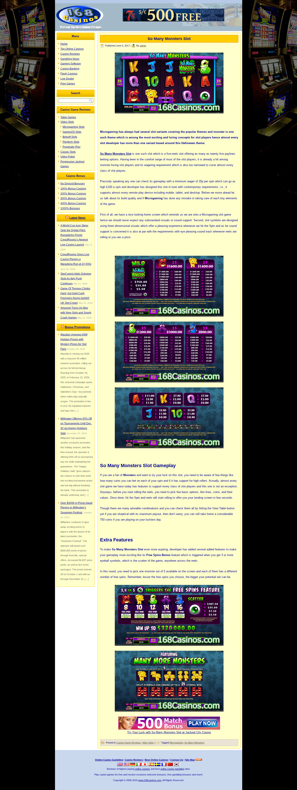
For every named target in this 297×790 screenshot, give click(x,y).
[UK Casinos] (120, 765)
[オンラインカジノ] (145, 765)
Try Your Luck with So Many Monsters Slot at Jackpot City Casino (169, 732)
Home (64, 43)
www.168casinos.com (149, 780)
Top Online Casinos (72, 48)
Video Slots (67, 121)
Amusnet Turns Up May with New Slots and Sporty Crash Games (75, 312)
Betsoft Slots (70, 136)
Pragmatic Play (71, 146)
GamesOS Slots (72, 131)
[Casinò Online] (139, 765)
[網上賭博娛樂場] (170, 765)
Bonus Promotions (77, 327)
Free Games (67, 83)
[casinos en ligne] (164, 765)
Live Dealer (67, 78)
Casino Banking (69, 68)
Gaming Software (70, 63)
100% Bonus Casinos (73, 188)
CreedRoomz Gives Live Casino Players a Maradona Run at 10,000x (75, 259)
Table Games (68, 117)
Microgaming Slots (74, 126)
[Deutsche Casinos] (133, 765)
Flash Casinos (68, 73)
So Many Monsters (194, 742)
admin (143, 45)
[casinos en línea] (151, 765)
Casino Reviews (70, 53)
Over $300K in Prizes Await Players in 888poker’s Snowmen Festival (76, 507)
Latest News (77, 217)
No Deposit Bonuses (72, 183)
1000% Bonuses (70, 208)
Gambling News (69, 58)
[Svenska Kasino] (158, 765)
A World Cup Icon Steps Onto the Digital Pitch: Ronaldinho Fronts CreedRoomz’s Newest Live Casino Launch (74, 235)
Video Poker (67, 156)
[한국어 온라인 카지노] (177, 765)
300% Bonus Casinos (73, 198)
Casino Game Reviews (128, 742)
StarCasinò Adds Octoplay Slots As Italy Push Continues (75, 278)
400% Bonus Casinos (73, 203)
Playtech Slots (71, 141)
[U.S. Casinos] (126, 765)
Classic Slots (68, 151)
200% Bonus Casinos (73, 193)
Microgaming (176, 742)
